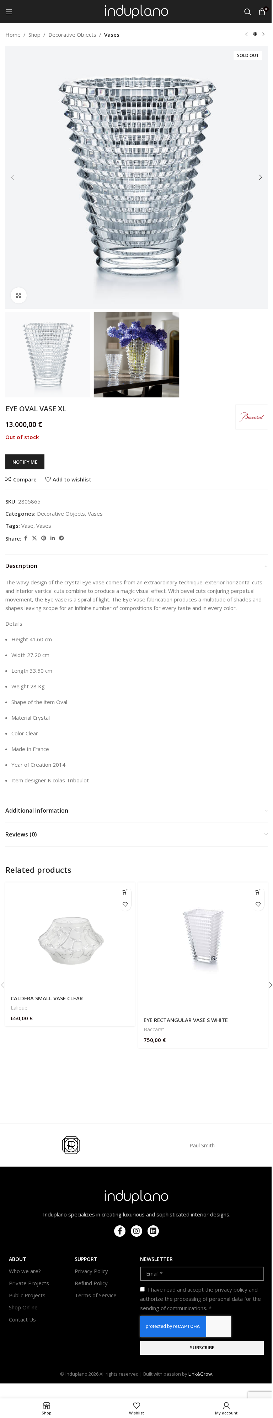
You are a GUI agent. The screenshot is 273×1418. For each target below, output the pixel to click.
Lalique (19, 1007)
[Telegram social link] (61, 538)
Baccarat (154, 1029)
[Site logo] (136, 11)
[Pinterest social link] (43, 538)
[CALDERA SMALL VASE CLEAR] (70, 936)
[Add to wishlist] (125, 904)
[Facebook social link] (25, 538)
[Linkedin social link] (52, 538)
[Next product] (263, 34)
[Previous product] (246, 34)
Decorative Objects (72, 34)
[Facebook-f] (119, 1231)
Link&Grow (200, 1374)
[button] (12, 177)
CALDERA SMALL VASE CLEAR (47, 998)
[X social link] (34, 538)
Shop (34, 34)
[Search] (248, 12)
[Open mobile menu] (9, 12)
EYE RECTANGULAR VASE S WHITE (186, 1019)
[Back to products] (255, 34)
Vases (111, 34)
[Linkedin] (153, 1231)
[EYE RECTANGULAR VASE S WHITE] (203, 947)
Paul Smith (202, 1145)
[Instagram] (136, 1231)
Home (13, 34)
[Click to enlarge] (19, 295)
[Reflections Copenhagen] (70, 1145)
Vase (27, 525)
